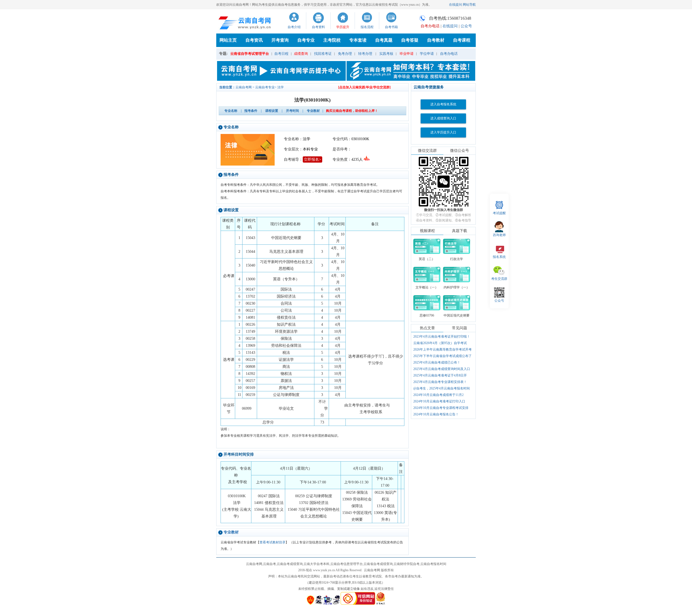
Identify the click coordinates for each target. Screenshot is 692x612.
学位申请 (427, 54)
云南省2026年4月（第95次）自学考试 (440, 343)
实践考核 (386, 54)
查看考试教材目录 (272, 542)
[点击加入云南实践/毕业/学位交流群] (364, 87)
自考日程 (281, 54)
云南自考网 (243, 87)
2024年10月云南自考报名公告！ (436, 414)
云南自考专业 (265, 87)
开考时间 (292, 111)
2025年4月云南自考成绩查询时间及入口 (441, 369)
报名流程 (367, 27)
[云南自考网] (245, 22)
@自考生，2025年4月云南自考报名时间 (441, 388)
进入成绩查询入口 (443, 118)
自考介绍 (294, 27)
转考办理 (365, 54)
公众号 (466, 26)
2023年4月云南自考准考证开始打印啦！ (441, 336)
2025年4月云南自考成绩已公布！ (436, 362)
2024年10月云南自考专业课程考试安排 (440, 408)
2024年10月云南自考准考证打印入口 (439, 401)
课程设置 (271, 111)
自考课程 (461, 40)
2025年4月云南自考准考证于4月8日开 (440, 375)
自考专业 (306, 40)
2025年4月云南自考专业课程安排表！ (440, 382)
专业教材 (313, 111)
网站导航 (469, 4)
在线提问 (455, 4)
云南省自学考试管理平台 (249, 54)
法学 (280, 87)
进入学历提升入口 (443, 132)
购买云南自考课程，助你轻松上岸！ (352, 111)
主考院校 (332, 40)
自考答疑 (409, 40)
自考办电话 (449, 54)
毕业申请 (407, 54)
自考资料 (318, 27)
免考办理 (345, 54)
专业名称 (230, 111)
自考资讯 (254, 40)
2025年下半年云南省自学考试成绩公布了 (442, 356)
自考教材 (435, 40)
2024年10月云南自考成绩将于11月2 (438, 395)
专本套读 (358, 40)
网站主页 (228, 40)
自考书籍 (391, 27)
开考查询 (280, 40)
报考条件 (250, 111)
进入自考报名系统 (443, 104)
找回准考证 (323, 54)
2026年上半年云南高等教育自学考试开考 (442, 349)
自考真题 (383, 40)
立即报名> (312, 159)
